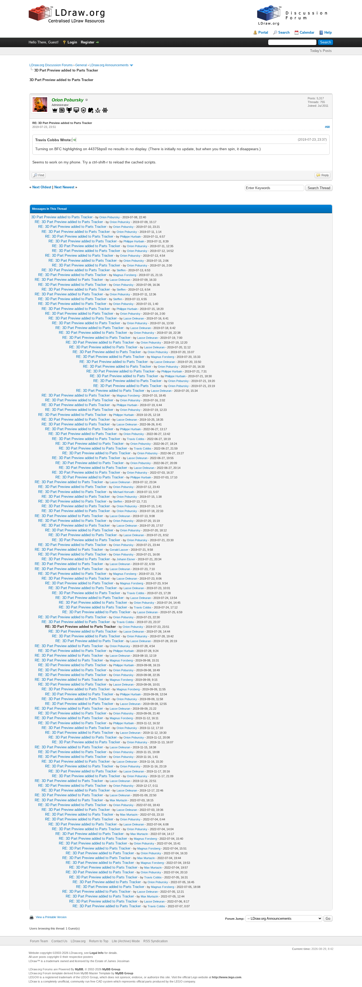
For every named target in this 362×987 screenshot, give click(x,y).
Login (72, 42)
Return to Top (98, 941)
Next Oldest (41, 187)
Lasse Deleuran (120, 279)
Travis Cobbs (135, 439)
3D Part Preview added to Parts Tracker (61, 217)
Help (328, 32)
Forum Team (39, 941)
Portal (263, 32)
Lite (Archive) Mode (126, 941)
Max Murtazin (118, 800)
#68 (327, 126)
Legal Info (97, 952)
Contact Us (59, 941)
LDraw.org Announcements (109, 65)
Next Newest (64, 187)
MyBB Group (111, 969)
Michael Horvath (123, 492)
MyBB (79, 969)
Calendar (307, 32)
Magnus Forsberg (124, 275)
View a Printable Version (51, 917)
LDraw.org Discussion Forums (51, 65)
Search (284, 32)
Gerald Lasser (119, 549)
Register (87, 42)
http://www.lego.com (226, 977)
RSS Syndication (155, 941)
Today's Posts (321, 51)
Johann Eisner (126, 559)
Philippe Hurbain (130, 236)
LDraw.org (78, 941)
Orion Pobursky (109, 217)
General (81, 65)
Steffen (121, 270)
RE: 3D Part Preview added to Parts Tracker (69, 222)
